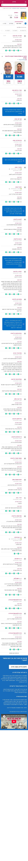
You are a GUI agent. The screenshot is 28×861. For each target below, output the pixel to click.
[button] (1, 75)
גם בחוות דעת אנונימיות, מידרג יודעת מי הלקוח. (13, 163)
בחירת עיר (22, 62)
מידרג (14, 2)
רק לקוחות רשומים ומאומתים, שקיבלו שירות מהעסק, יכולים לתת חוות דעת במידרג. (13, 113)
